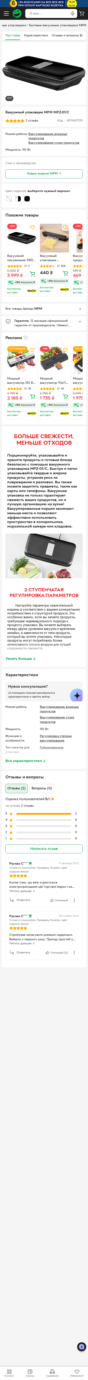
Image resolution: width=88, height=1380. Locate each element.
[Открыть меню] (6, 13)
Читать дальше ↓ (22, 891)
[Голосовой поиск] (72, 13)
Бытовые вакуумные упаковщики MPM (57, 25)
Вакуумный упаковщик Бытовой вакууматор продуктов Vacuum (54, 259)
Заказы (30, 1376)
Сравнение (52, 1376)
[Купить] (32, 273)
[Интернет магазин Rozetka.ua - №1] (17, 13)
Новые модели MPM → (44, 173)
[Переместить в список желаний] (32, 227)
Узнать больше (20, 659)
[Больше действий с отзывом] (74, 900)
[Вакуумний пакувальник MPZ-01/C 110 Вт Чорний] (21, 238)
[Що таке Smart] (31, 291)
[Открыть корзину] (81, 13)
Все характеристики (25, 761)
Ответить (23, 900)
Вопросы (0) (42, 788)
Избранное (76, 1376)
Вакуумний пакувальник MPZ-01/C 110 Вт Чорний (21, 259)
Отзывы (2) (16, 788)
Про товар (12, 35)
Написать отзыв (44, 849)
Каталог (9, 1376)
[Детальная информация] (26, 337)
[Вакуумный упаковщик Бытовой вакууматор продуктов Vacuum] (54, 238)
